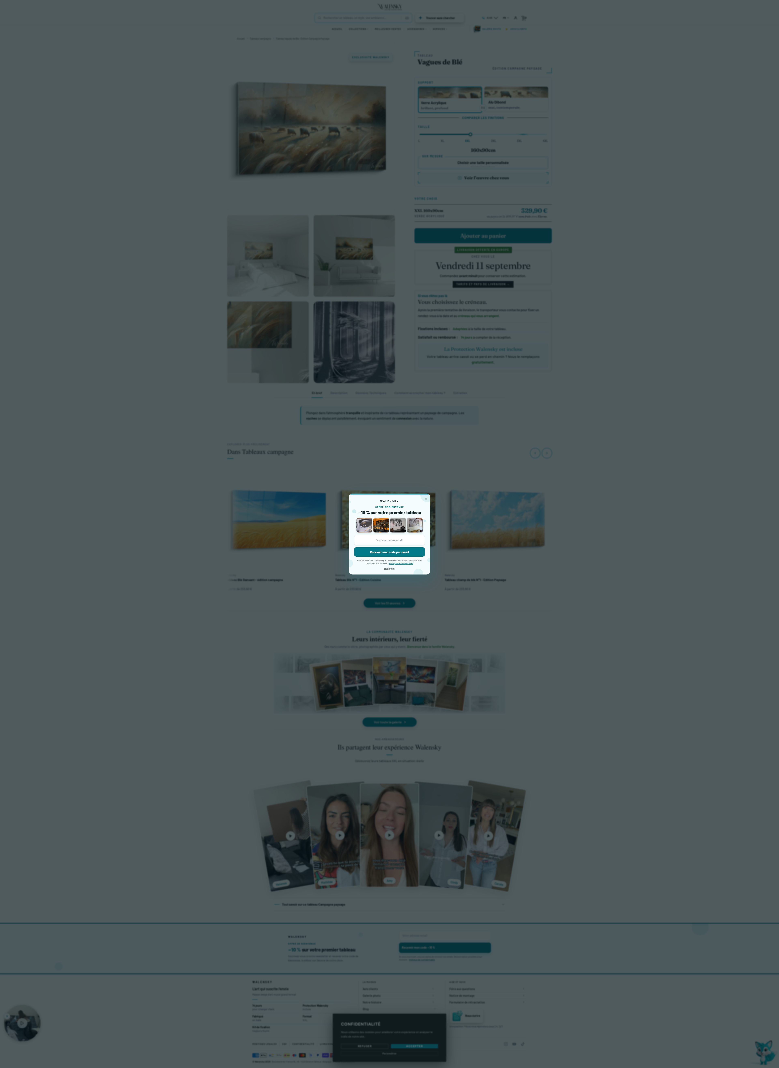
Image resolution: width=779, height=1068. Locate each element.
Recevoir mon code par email (389, 552)
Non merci (389, 568)
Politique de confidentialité (401, 563)
